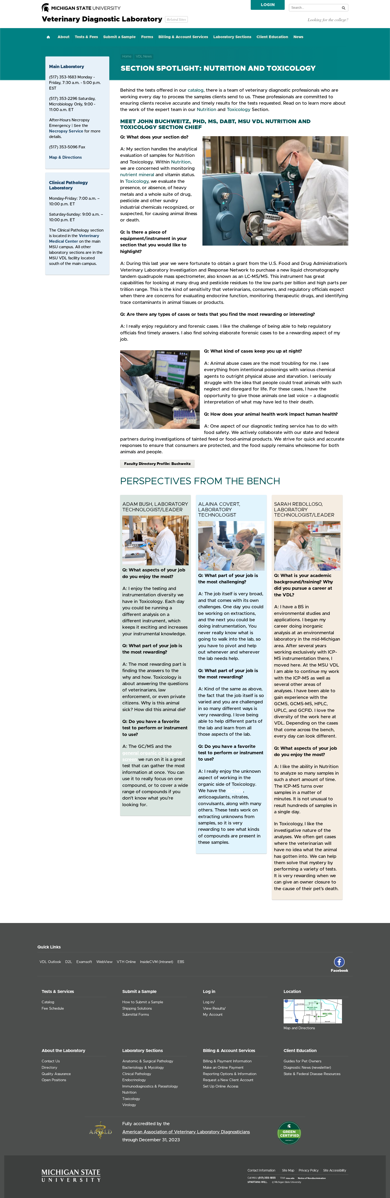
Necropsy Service (66, 131)
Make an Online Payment (223, 1068)
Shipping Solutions (137, 1008)
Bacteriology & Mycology (143, 1068)
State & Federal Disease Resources (312, 1074)
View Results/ (214, 1008)
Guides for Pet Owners (302, 1061)
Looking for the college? (328, 19)
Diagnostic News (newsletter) (307, 1068)
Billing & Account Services (183, 37)
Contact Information (261, 1170)
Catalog (48, 1002)
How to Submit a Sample (142, 1002)
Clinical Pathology (136, 1074)
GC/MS (235, 790)
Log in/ (209, 1002)
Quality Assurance (56, 1074)
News (298, 37)
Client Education (272, 37)
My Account (213, 1015)
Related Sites (176, 19)
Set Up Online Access (220, 1086)
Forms (147, 37)
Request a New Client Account (228, 1080)
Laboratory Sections (232, 37)
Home (48, 37)
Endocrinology (134, 1080)
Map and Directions (299, 1028)
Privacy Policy (309, 1170)
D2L (68, 962)
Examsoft (84, 962)
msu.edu (290, 1178)
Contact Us (51, 1061)
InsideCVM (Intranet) (156, 962)
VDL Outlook (50, 962)
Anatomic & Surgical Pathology (147, 1061)
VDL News (144, 56)
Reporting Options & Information (229, 1074)
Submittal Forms (135, 1015)
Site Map (288, 1170)
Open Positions (54, 1080)
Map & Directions (65, 157)
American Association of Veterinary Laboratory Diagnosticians (186, 1132)
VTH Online (126, 962)
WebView (104, 962)
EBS (180, 962)
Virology (129, 1105)
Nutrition (206, 109)
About (64, 37)
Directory (49, 1068)
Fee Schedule (53, 1008)
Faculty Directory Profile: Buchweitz (157, 464)
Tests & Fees (86, 37)
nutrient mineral (137, 174)
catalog (195, 90)
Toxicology (238, 109)
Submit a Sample (119, 37)
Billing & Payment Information (227, 1061)
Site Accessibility (334, 1170)
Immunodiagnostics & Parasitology (150, 1086)
